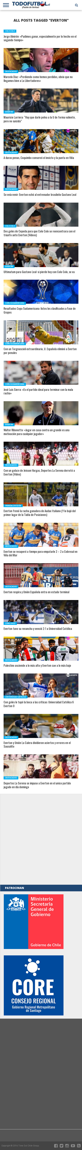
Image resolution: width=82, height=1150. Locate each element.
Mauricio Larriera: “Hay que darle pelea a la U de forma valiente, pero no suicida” (39, 119)
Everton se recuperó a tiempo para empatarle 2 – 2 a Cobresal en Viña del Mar (40, 553)
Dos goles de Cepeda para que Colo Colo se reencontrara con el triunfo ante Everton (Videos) (39, 233)
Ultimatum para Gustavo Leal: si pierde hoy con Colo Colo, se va (39, 272)
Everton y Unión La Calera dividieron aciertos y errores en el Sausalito (37, 744)
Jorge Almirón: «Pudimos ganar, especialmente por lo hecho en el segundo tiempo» (40, 38)
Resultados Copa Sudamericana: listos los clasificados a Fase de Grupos (40, 310)
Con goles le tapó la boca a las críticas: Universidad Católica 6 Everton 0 (39, 704)
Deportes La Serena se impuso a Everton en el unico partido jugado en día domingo (37, 785)
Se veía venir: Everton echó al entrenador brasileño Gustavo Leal (40, 195)
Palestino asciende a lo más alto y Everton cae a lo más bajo (37, 665)
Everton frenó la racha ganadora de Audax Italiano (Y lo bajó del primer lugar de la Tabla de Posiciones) (40, 513)
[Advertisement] (41, 839)
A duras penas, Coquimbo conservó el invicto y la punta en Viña (39, 158)
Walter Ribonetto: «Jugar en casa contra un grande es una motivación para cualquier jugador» (36, 432)
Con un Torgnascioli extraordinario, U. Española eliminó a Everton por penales (40, 351)
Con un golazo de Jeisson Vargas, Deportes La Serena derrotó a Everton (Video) (39, 472)
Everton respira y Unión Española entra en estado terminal (36, 592)
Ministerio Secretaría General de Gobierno (33, 921)
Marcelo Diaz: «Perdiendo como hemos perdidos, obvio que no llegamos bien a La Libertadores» (38, 78)
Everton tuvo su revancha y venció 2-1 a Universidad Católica (38, 629)
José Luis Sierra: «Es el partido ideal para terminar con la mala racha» (38, 391)
